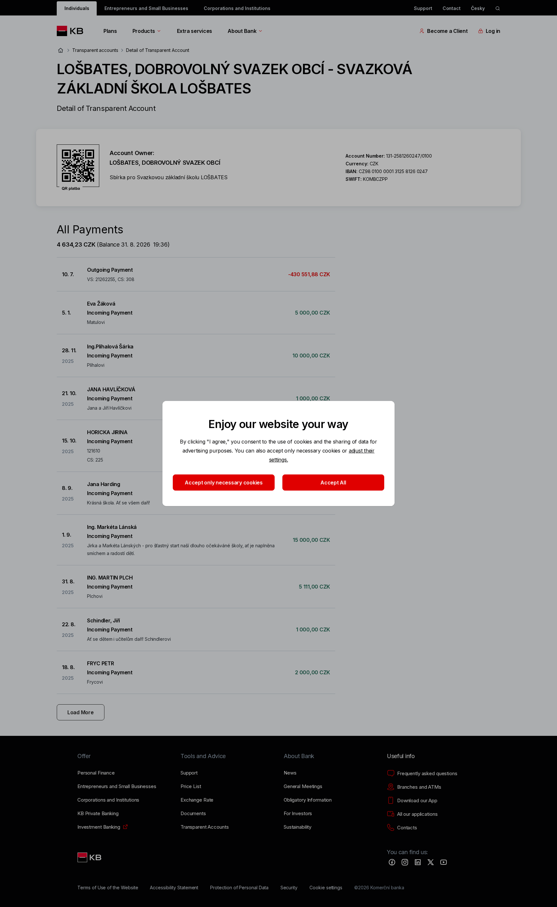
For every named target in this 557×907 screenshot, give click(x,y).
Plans (110, 31)
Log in (493, 31)
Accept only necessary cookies (224, 482)
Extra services (194, 31)
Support (423, 8)
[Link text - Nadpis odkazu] (90, 857)
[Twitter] (430, 862)
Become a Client (447, 31)
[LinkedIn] (418, 862)
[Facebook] (392, 862)
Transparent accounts (95, 50)
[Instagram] (405, 862)
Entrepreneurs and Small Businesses (146, 8)
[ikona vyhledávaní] (497, 8)
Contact (452, 8)
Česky (478, 8)
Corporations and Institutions (237, 8)
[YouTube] (443, 862)
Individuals (76, 8)
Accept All (333, 482)
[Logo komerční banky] (72, 31)
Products (143, 31)
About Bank (242, 31)
